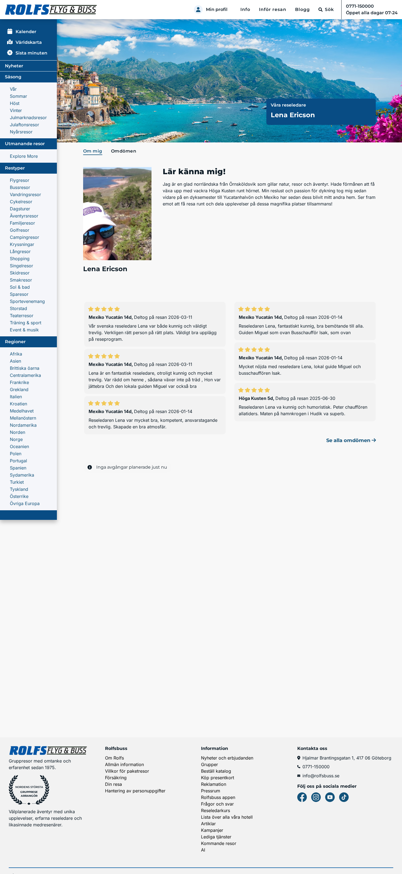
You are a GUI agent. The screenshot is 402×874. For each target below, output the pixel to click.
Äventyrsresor (24, 216)
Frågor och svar (217, 804)
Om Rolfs (114, 758)
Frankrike (19, 382)
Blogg (302, 9)
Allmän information (124, 764)
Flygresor (19, 180)
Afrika (16, 354)
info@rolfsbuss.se (320, 775)
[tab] (93, 151)
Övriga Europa (25, 503)
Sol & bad (20, 287)
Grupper (209, 764)
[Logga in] (198, 9)
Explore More (24, 156)
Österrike (19, 496)
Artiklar (208, 823)
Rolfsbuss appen (218, 797)
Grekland (19, 389)
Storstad (18, 308)
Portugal (18, 460)
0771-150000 (316, 766)
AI (203, 850)
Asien (15, 361)
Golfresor (19, 230)
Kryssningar (22, 244)
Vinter (16, 110)
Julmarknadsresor (28, 117)
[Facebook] (302, 797)
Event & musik (24, 330)
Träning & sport (25, 322)
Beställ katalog (216, 771)
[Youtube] (330, 797)
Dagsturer (20, 208)
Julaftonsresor (24, 124)
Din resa (113, 784)
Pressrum (210, 790)
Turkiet (17, 482)
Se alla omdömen (349, 440)
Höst (14, 103)
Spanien (18, 468)
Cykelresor (21, 201)
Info (245, 9)
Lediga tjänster (216, 836)
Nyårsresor (21, 131)
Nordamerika (23, 425)
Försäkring (116, 777)
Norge (16, 439)
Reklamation (213, 784)
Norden (17, 432)
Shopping (20, 258)
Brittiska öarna (24, 368)
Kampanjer (212, 830)
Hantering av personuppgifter (135, 790)
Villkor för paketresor (127, 771)
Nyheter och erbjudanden (227, 758)
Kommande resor (218, 843)
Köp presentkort (217, 777)
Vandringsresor (25, 194)
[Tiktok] (344, 797)
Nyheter (14, 65)
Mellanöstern (23, 418)
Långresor (20, 251)
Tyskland (19, 489)
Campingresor (24, 237)
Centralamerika (25, 375)
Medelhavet (22, 411)
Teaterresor (21, 315)
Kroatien (18, 403)
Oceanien (19, 446)
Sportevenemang (27, 301)
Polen (15, 453)
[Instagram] (316, 797)
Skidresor (20, 273)
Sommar (18, 96)
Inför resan (272, 9)
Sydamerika (22, 475)
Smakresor (21, 280)
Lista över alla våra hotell (227, 817)
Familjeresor (22, 223)
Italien (16, 396)
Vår (13, 89)
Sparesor (19, 294)
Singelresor (21, 265)
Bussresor (20, 187)
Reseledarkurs (215, 810)
